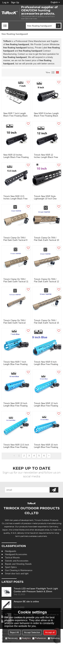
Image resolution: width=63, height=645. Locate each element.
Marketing (55, 638)
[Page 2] (49, 455)
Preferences (40, 638)
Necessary (13, 638)
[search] (58, 25)
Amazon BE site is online (26, 601)
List (53, 72)
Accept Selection (32, 632)
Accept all (50, 632)
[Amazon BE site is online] (6, 605)
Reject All (14, 632)
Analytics (26, 638)
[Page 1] (14, 455)
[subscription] (54, 490)
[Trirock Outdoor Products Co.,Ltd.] (10, 13)
